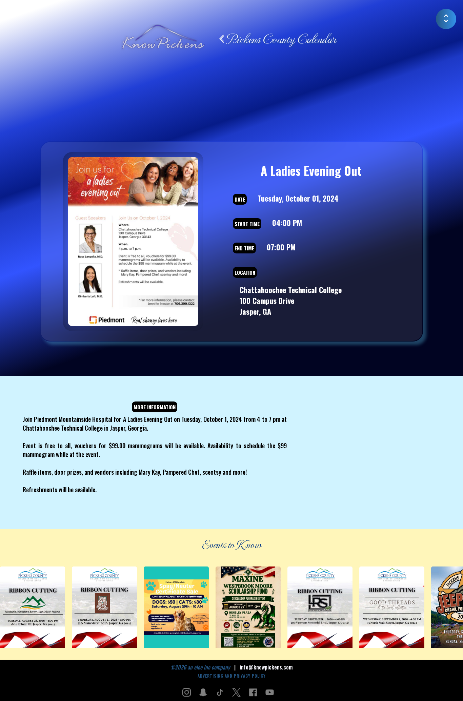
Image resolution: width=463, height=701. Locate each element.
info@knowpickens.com (266, 667)
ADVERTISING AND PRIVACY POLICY (232, 676)
